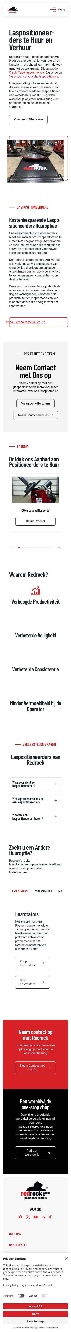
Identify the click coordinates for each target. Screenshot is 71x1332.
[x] (28, 1217)
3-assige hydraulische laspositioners (33, 76)
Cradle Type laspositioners (27, 72)
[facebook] (20, 1217)
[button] (12, 547)
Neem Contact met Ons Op (35, 415)
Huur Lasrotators (27, 982)
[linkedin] (43, 1217)
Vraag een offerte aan (35, 403)
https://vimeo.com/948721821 (26, 322)
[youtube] (36, 1217)
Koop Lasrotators (27, 963)
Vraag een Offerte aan (28, 119)
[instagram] (51, 1217)
